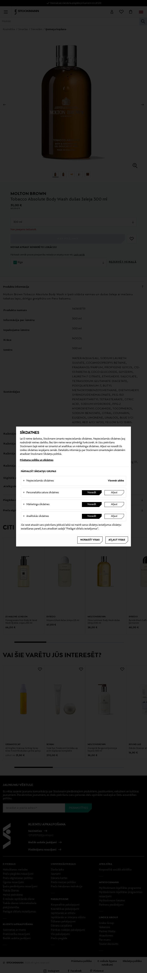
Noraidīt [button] (91, 492)
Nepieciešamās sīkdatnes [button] (38, 481)
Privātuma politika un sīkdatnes (36, 460)
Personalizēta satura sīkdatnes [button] (41, 492)
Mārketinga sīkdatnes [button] (36, 504)
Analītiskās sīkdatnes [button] (36, 516)
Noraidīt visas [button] (90, 540)
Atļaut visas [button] (117, 540)
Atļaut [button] (114, 492)
